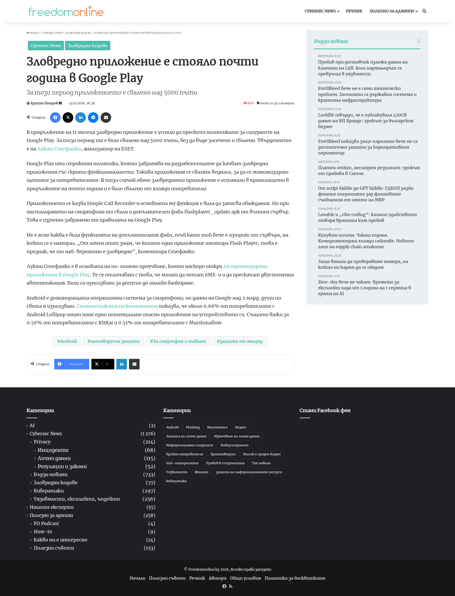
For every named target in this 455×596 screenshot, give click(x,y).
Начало (34, 32)
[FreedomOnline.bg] (66, 11)
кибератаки (176, 481)
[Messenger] (93, 117)
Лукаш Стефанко (59, 149)
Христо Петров (44, 103)
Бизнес (240, 427)
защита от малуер (241, 341)
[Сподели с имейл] (106, 117)
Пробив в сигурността (225, 463)
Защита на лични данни (186, 436)
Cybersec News (320, 11)
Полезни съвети (54, 548)
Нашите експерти (52, 507)
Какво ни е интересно (60, 540)
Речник (354, 11)
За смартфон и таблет (179, 341)
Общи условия (245, 578)
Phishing (193, 427)
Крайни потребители (184, 454)
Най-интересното (182, 463)
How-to (43, 532)
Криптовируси (223, 454)
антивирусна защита (115, 341)
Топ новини (261, 463)
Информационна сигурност (189, 445)
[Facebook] (55, 117)
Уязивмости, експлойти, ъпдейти (77, 499)
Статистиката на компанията (117, 306)
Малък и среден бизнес (262, 454)
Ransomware (217, 427)
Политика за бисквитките (295, 578)
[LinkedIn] (80, 117)
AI (32, 425)
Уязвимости (176, 472)
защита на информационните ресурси (249, 472)
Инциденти (53, 450)
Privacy (42, 442)
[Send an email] (60, 103)
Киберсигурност (235, 445)
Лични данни (54, 458)
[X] (68, 117)
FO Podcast (46, 523)
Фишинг (202, 472)
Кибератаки (49, 491)
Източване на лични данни (237, 436)
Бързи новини (50, 474)
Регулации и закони (62, 466)
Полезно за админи (392, 11)
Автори (217, 578)
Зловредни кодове (78, 32)
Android (68, 341)
